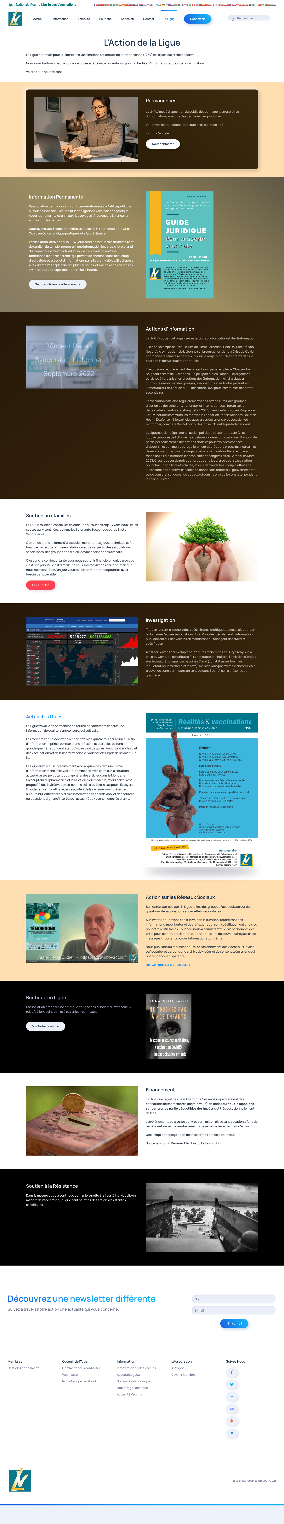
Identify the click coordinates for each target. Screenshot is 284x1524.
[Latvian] (200, 5)
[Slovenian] (243, 5)
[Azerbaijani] (110, 5)
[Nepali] (216, 5)
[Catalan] (123, 5)
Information (60, 19)
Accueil (38, 19)
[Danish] (138, 5)
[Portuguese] (228, 5)
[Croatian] (132, 5)
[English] (144, 5)
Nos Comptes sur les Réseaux (166, 965)
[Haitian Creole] (169, 5)
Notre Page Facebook (132, 1388)
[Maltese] (212, 5)
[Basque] (114, 5)
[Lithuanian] (203, 5)
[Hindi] (175, 5)
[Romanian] (231, 5)
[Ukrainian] (262, 5)
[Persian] (222, 5)
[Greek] (166, 5)
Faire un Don (40, 585)
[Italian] (191, 5)
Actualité (84, 19)
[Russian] (234, 5)
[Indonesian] (185, 5)
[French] (95, 5)
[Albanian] (101, 5)
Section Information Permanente (57, 284)
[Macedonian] (206, 5)
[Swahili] (250, 5)
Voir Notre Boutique (45, 1026)
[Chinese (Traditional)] (129, 5)
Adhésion (127, 19)
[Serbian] (237, 5)
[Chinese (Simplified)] (126, 5)
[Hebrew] (172, 5)
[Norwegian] (219, 5)
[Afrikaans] (98, 5)
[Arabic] (104, 5)
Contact (148, 19)
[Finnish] (154, 5)
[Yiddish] (274, 5)
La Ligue (169, 19)
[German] (163, 5)
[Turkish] (259, 5)
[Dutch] (141, 5)
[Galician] (157, 5)
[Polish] (225, 5)
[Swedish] (253, 5)
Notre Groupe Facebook (79, 1381)
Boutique (105, 19)
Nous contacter (163, 144)
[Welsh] (271, 5)
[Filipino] (151, 5)
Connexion (197, 19)
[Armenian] (107, 5)
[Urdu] (265, 5)
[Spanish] (246, 5)
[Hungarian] (178, 5)
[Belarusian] (117, 5)
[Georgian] (160, 5)
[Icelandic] (182, 5)
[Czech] (135, 5)
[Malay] (209, 5)
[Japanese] (194, 5)
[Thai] (256, 5)
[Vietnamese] (268, 5)
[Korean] (197, 5)
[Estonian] (148, 5)
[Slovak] (240, 5)
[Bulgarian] (120, 5)
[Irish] (188, 5)
